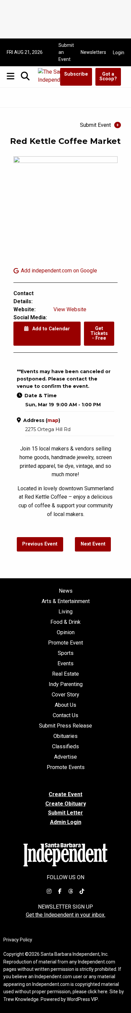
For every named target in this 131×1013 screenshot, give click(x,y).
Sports (66, 653)
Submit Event (95, 125)
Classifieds (65, 746)
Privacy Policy (17, 939)
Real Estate (65, 674)
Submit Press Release (65, 726)
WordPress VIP (82, 999)
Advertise (65, 757)
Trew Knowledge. (21, 999)
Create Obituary (65, 803)
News (66, 591)
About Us (65, 705)
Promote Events (66, 767)
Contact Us (65, 715)
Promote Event (65, 643)
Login (118, 52)
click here (97, 991)
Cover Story (65, 694)
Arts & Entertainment (66, 601)
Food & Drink (65, 622)
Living (65, 611)
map (52, 420)
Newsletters (93, 52)
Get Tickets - (99, 333)
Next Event (93, 544)
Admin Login (65, 822)
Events (65, 663)
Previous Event (39, 544)
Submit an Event (66, 52)
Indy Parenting (66, 684)
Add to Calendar (50, 329)
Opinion (66, 632)
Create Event (65, 794)
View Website (69, 309)
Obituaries (65, 736)
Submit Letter (65, 813)
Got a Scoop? (108, 76)
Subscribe (76, 74)
